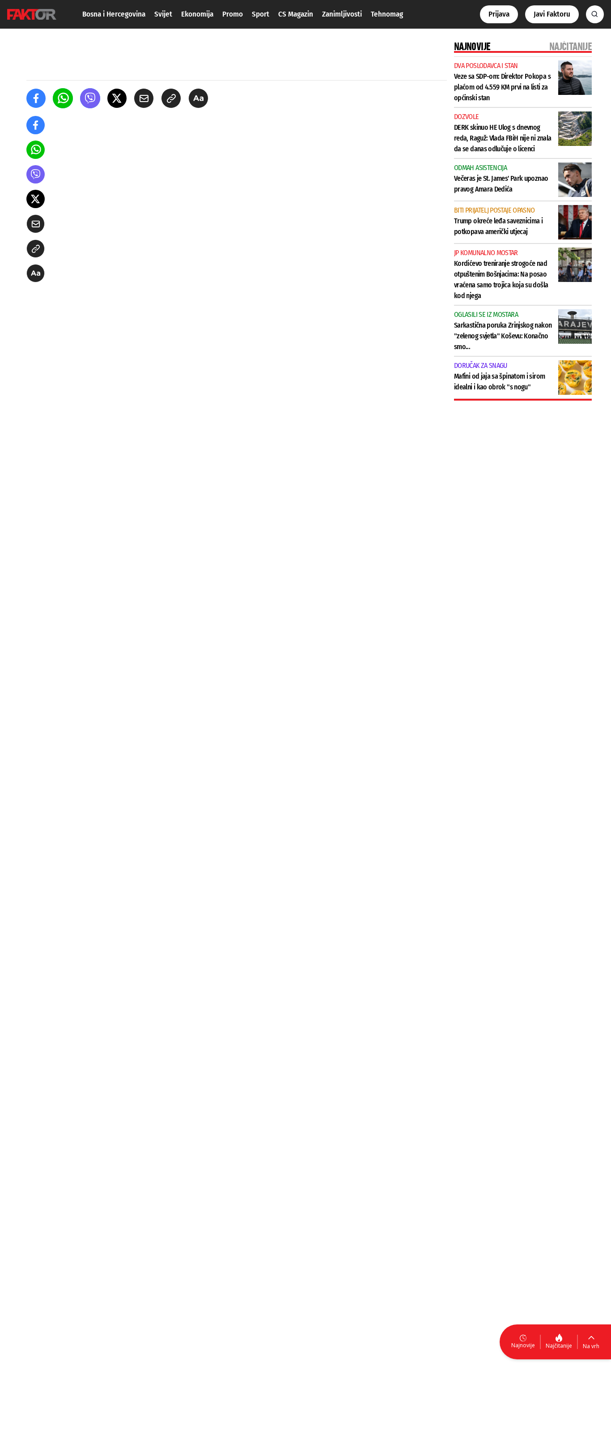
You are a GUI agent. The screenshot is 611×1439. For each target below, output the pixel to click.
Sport (260, 14)
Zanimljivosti (342, 14)
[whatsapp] (63, 98)
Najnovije (523, 1345)
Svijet (163, 14)
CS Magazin (295, 14)
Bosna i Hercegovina (113, 14)
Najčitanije (559, 1345)
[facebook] (36, 98)
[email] (144, 98)
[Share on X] (117, 98)
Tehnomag (387, 14)
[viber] (90, 98)
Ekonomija (197, 14)
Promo (232, 14)
